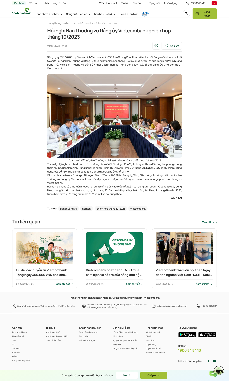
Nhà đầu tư (139, 3)
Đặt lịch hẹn (118, 336)
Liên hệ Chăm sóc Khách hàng (125, 332)
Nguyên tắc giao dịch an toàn (125, 340)
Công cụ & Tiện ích (76, 14)
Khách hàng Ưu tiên (55, 3)
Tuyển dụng (170, 3)
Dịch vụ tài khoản (19, 332)
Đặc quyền (83, 336)
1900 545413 (198, 3)
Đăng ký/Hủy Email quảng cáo (125, 348)
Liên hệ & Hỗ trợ (103, 14)
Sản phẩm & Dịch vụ (48, 14)
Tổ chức (33, 3)
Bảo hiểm (16, 352)
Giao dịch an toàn (128, 14)
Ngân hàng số (18, 336)
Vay (14, 344)
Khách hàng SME (53, 332)
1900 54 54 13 (189, 350)
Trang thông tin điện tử (60, 23)
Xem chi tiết (63, 284)
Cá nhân (19, 3)
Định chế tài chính (53, 340)
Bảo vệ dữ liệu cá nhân (155, 352)
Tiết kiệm (16, 348)
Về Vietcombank (108, 3)
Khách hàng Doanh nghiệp (57, 336)
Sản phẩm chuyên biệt (88, 332)
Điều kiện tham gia (87, 340)
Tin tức (125, 3)
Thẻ (14, 340)
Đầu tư (15, 356)
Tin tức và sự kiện (85, 23)
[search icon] (186, 13)
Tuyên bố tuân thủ (153, 348)
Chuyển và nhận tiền (21, 360)
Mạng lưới (154, 3)
